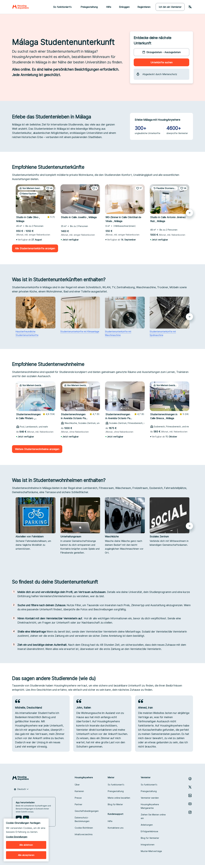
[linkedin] (190, 795)
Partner (78, 804)
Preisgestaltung (116, 791)
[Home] (20, 6)
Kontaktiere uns (116, 827)
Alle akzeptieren (26, 855)
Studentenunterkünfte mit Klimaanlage (79, 331)
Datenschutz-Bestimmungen (82, 819)
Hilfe (108, 6)
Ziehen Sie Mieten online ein (153, 816)
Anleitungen (147, 824)
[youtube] (190, 804)
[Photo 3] (35, 211)
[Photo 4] (37, 211)
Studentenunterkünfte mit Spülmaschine (163, 333)
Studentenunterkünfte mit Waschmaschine (118, 333)
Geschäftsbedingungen (87, 811)
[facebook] (190, 779)
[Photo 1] (31, 211)
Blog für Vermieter (150, 838)
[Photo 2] (33, 211)
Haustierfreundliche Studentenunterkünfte (27, 333)
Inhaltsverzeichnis (84, 834)
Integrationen (147, 844)
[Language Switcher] (190, 7)
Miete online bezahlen (119, 798)
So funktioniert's (116, 784)
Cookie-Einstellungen (16, 836)
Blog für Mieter (115, 804)
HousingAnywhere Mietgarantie (150, 806)
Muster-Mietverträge (151, 851)
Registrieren (144, 6)
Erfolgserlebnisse (149, 831)
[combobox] (21, 789)
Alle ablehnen (26, 845)
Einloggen (124, 6)
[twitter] (190, 787)
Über (77, 784)
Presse (78, 798)
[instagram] (190, 812)
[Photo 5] (39, 211)
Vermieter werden (150, 798)
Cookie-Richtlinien (84, 827)
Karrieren (79, 791)
